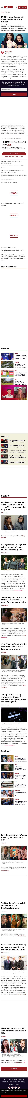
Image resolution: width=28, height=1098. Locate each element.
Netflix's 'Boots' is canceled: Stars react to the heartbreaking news (13, 905)
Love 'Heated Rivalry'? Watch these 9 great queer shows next (14, 837)
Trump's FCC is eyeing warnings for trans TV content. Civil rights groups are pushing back (13, 698)
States (16, 353)
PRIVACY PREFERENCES (22, 1082)
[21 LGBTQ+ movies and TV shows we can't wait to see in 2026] (14, 1046)
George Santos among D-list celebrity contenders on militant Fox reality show (13, 547)
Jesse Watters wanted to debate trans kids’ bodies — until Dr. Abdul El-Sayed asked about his (20, 778)
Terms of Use (3, 1092)
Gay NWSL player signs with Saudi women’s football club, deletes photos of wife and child (21, 375)
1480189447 (14, 216)
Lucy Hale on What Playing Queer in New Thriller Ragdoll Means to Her (17, 457)
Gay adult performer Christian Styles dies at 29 (21, 794)
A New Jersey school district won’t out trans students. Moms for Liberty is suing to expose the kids (21, 358)
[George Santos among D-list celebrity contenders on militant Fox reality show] (14, 562)
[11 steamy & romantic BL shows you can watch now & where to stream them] (4, 451)
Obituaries (17, 790)
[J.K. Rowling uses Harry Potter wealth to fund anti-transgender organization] (4, 441)
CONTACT (6, 1079)
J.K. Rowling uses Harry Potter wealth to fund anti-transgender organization (17, 442)
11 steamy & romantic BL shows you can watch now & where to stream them (17, 452)
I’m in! (14, 94)
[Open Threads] (15, 1087)
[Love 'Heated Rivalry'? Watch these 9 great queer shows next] (14, 852)
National (17, 362)
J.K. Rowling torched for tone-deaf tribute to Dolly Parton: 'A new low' (21, 760)
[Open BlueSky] (12, 1087)
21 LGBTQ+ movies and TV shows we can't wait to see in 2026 (13, 1030)
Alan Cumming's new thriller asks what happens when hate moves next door (14, 646)
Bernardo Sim (4, 911)
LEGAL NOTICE (17, 1084)
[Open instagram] (19, 1087)
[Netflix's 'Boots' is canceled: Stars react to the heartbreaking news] (14, 920)
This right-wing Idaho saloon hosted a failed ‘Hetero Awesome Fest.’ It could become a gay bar (20, 787)
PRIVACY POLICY (13, 1082)
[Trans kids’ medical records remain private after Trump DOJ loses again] (7, 364)
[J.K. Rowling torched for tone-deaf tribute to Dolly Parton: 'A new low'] (7, 758)
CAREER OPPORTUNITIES (19, 1079)
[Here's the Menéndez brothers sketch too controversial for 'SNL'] (4, 461)
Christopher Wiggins (5, 704)
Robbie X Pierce (9, 51)
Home (2, 12)
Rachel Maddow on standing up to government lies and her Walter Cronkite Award (13, 947)
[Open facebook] (9, 1087)
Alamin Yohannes (5, 512)
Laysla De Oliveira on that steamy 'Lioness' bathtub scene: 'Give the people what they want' (13, 506)
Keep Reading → (18, 590)
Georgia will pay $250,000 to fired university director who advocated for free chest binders (20, 384)
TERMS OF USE (10, 1084)
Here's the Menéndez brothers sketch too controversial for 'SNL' (17, 462)
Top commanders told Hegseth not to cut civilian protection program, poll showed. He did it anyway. (21, 804)
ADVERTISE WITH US (5, 1082)
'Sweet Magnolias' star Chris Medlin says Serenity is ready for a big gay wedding (13, 599)
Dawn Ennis (4, 652)
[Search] (16, 7)
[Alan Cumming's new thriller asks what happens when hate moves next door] (14, 662)
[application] (14, 392)
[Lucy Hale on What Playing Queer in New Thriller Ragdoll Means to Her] (4, 456)
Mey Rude (4, 843)
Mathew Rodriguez (5, 552)
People (16, 756)
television (7, 12)
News (16, 370)
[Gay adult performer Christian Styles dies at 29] (7, 793)
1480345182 (14, 235)
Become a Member (14, 154)
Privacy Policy (22, 1090)
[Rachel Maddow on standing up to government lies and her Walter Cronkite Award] (14, 962)
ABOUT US (11, 1079)
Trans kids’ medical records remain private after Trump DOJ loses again (20, 366)
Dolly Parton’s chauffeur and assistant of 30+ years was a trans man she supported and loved (20, 769)
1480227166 (14, 193)
